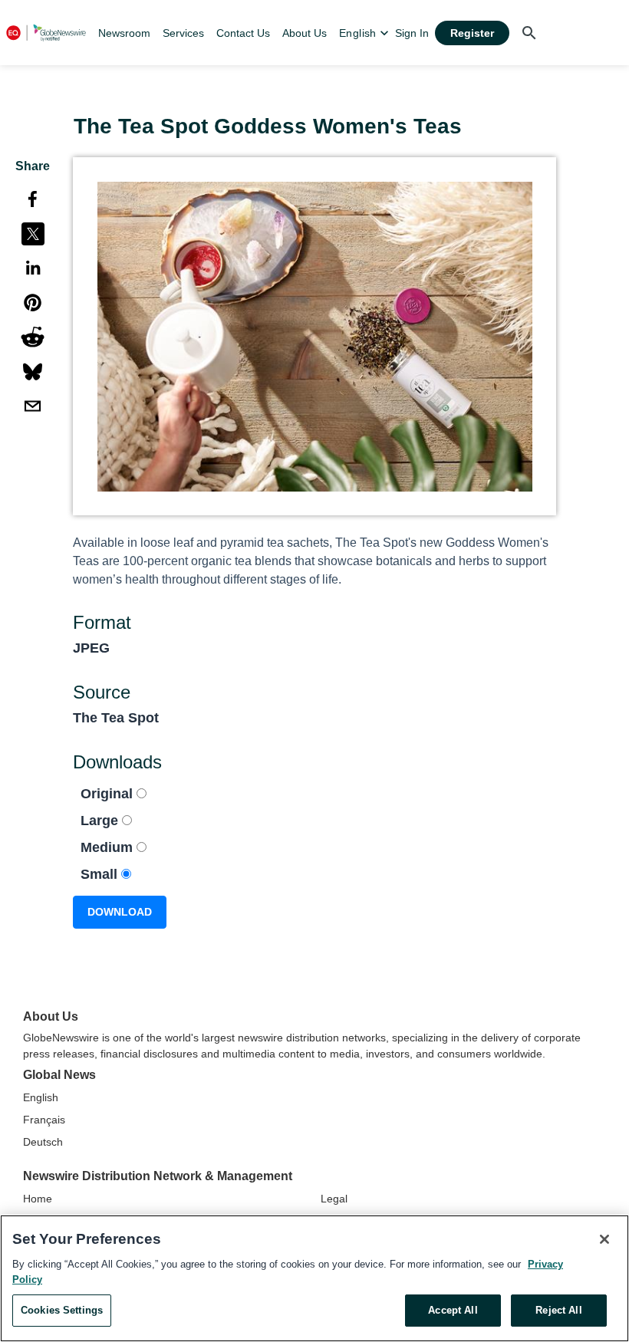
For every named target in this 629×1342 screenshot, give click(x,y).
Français (44, 1119)
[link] (124, 33)
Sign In (412, 33)
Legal (334, 1198)
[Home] (46, 32)
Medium (109, 847)
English (40, 1097)
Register (472, 33)
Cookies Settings (62, 1310)
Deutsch (43, 1142)
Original (109, 793)
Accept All (452, 1310)
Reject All (558, 1310)
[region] (314, 1278)
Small (101, 874)
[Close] (604, 1239)
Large (101, 820)
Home (37, 1198)
